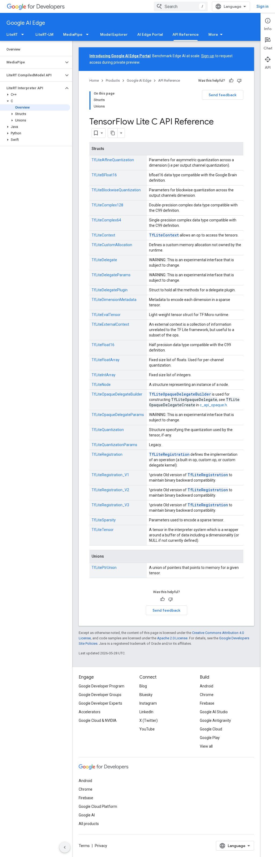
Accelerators (89, 712)
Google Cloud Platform (98, 806)
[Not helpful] (239, 81)
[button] (32, 62)
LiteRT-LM (44, 34)
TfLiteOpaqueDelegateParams (118, 415)
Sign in (262, 6)
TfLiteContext (103, 235)
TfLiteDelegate (104, 260)
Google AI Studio (214, 712)
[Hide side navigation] (64, 847)
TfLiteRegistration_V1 (110, 475)
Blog (143, 686)
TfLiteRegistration (107, 454)
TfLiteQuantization (108, 430)
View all (206, 746)
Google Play (210, 738)
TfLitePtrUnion (104, 567)
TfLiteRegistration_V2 (110, 490)
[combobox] (181, 6)
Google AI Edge (25, 23)
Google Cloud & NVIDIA (98, 720)
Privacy (101, 846)
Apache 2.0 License (172, 638)
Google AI (87, 815)
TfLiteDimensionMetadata (114, 299)
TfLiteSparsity (104, 520)
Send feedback (223, 94)
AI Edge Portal (150, 34)
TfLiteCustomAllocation (112, 245)
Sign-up (207, 56)
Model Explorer (114, 34)
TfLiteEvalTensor (106, 315)
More (213, 34)
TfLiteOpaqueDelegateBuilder (117, 394)
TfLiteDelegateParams (111, 275)
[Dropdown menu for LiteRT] (24, 34)
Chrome (207, 695)
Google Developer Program (101, 686)
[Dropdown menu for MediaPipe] (88, 34)
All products (89, 824)
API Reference (185, 34)
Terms (84, 846)
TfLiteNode (101, 384)
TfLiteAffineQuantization (113, 160)
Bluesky (146, 695)
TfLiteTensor (103, 530)
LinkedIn (146, 712)
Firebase (207, 703)
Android (206, 686)
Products (113, 80)
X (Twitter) (148, 720)
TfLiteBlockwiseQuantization (116, 190)
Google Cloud (211, 729)
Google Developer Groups (100, 695)
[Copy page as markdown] (113, 133)
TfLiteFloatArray (106, 360)
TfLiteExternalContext (110, 324)
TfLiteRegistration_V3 (110, 505)
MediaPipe (72, 34)
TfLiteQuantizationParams (114, 445)
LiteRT (12, 34)
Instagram (148, 703)
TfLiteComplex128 (107, 205)
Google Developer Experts (100, 703)
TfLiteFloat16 (103, 345)
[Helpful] (231, 81)
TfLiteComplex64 (106, 220)
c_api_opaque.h (213, 405)
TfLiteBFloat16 (104, 175)
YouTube (147, 729)
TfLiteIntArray (103, 375)
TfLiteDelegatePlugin (110, 290)
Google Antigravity (215, 720)
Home (94, 80)
